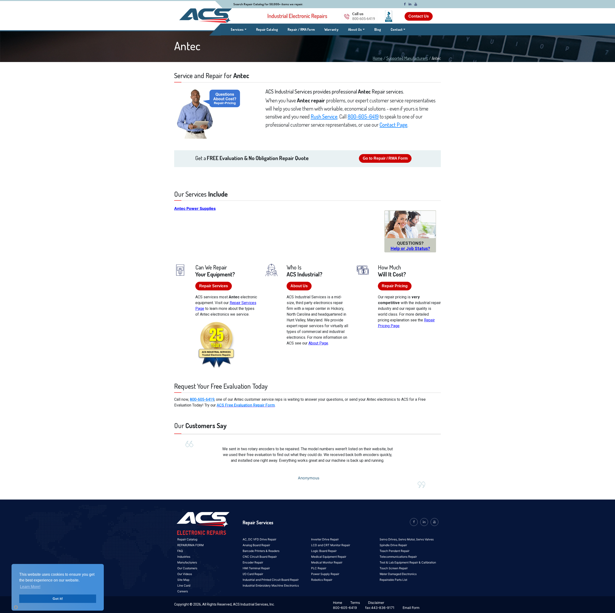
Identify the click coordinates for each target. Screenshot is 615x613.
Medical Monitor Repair (326, 562)
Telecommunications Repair (398, 556)
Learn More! (30, 587)
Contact (397, 29)
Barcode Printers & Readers (261, 551)
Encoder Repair (253, 562)
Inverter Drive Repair (325, 539)
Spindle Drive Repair (393, 545)
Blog (377, 29)
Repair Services (213, 286)
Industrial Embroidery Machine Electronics (271, 585)
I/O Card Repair (253, 574)
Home (377, 58)
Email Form (411, 608)
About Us (355, 29)
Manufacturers (187, 562)
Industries (183, 556)
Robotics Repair (321, 580)
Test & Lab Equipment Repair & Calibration (408, 562)
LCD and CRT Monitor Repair (330, 545)
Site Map (183, 580)
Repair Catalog (267, 29)
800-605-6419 (363, 116)
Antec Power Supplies (195, 208)
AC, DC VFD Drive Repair (259, 539)
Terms (355, 602)
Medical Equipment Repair (328, 556)
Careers (182, 591)
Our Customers (187, 568)
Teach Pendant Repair (394, 551)
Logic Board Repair (324, 551)
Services (238, 29)
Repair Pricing (395, 286)
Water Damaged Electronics (398, 574)
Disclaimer (376, 602)
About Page (318, 343)
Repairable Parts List (393, 580)
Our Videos (184, 574)
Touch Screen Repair (394, 568)
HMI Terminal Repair (256, 568)
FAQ (180, 551)
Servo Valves (425, 539)
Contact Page (393, 124)
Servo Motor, (407, 539)
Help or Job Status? (410, 248)
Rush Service (324, 116)
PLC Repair (318, 568)
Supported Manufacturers (407, 58)
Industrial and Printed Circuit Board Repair (271, 580)
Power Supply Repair (325, 574)
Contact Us (418, 16)
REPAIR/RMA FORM (190, 545)
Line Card (183, 585)
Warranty (331, 29)
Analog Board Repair (256, 545)
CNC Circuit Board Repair (260, 556)
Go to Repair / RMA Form (385, 158)
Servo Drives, (389, 539)
